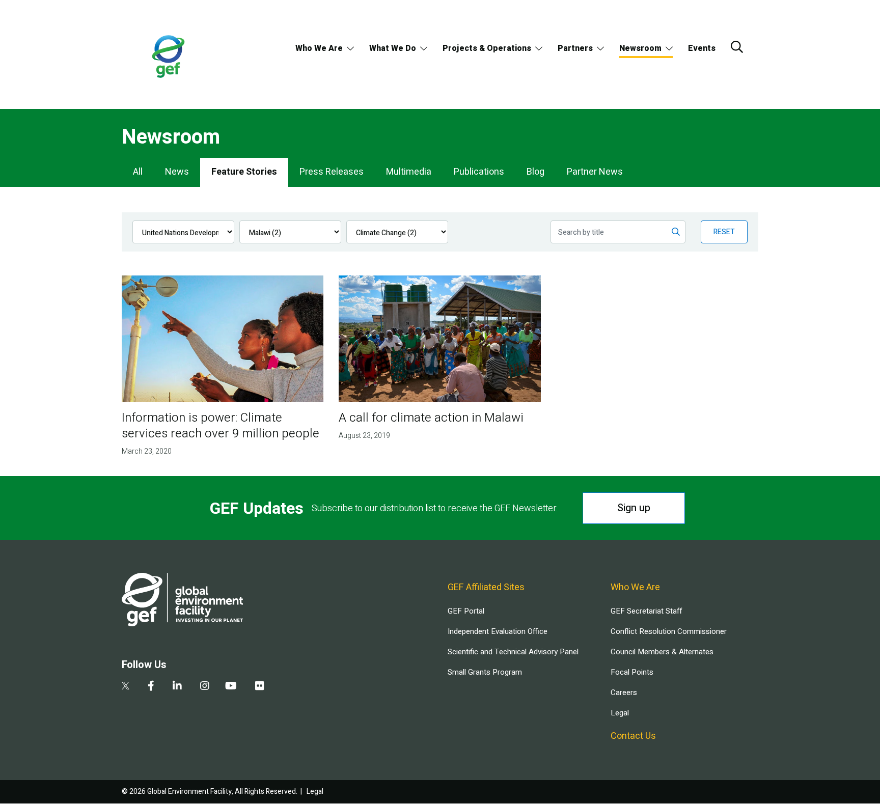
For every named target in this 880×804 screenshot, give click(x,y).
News (177, 172)
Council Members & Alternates (662, 651)
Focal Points (632, 672)
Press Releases (331, 172)
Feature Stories (244, 172)
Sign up (633, 508)
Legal (620, 712)
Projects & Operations (487, 48)
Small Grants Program (485, 672)
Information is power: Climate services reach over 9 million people (220, 425)
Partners (575, 48)
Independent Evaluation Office (497, 631)
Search (737, 47)
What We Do (392, 48)
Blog (535, 172)
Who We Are (319, 48)
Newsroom (640, 48)
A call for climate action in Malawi (431, 418)
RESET (724, 232)
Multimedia (408, 172)
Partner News (595, 172)
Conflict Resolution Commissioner (669, 631)
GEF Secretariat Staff (646, 611)
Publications (479, 172)
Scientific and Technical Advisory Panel (513, 651)
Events (702, 48)
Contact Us (633, 736)
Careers (624, 692)
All (138, 172)
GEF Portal (466, 611)
